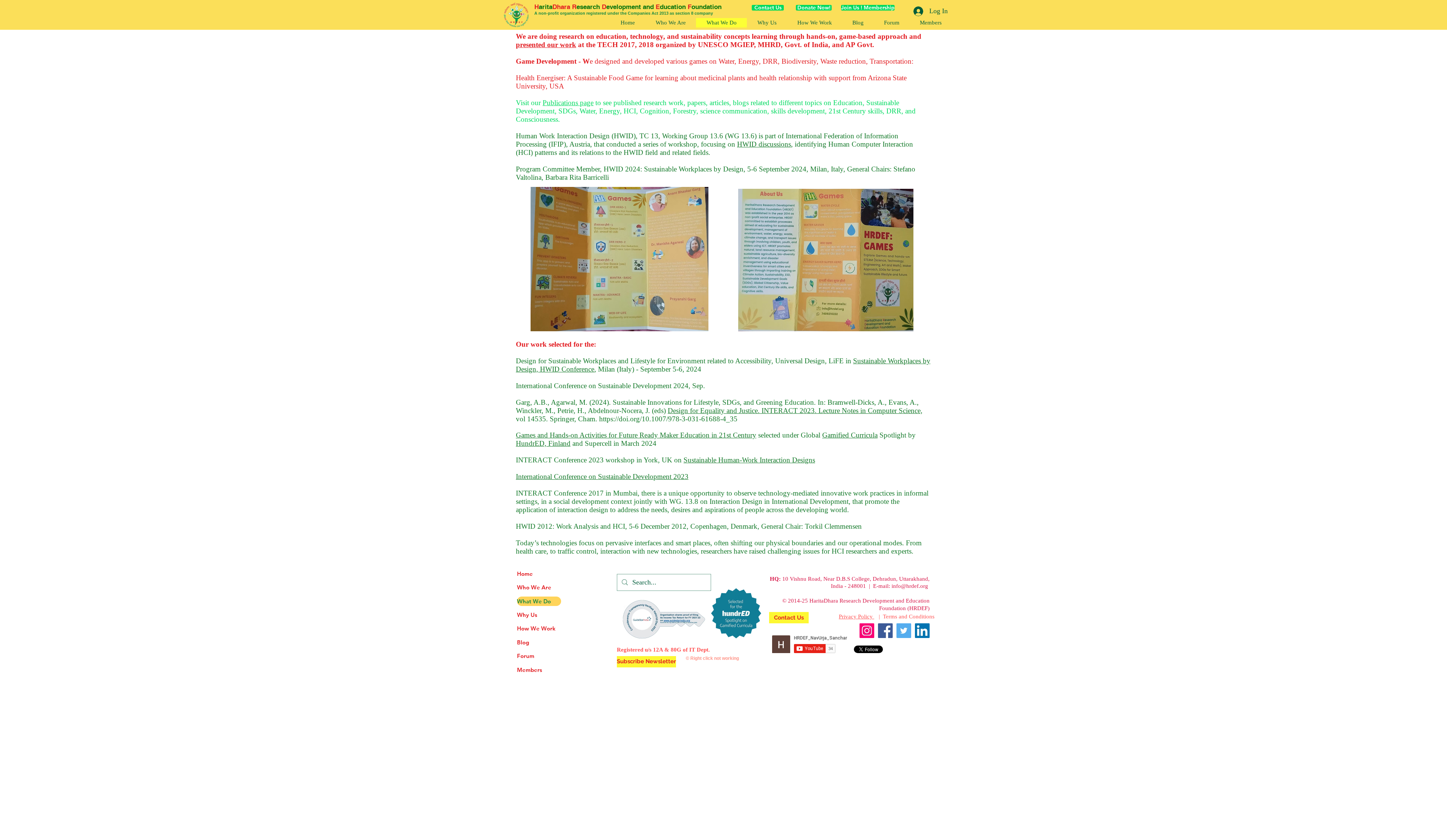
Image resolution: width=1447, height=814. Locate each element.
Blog (523, 642)
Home (525, 573)
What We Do (534, 601)
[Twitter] (903, 630)
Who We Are (534, 587)
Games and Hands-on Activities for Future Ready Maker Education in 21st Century (636, 435)
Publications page (568, 103)
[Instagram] (867, 630)
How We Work (536, 628)
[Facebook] (885, 630)
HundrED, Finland (543, 443)
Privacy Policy (856, 617)
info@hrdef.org (910, 586)
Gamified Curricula (850, 435)
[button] (814, 23)
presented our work (546, 45)
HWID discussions (764, 144)
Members (529, 669)
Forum (525, 655)
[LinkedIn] (922, 630)
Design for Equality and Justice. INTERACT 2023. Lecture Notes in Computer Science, (795, 411)
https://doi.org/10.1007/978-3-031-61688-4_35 (668, 419)
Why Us (527, 614)
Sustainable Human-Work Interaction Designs (749, 460)
